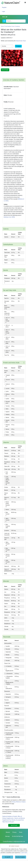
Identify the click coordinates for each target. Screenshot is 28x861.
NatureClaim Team (21, 40)
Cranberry (17, 26)
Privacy (14, 832)
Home (2, 26)
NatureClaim (12, 2)
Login (3, 11)
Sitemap (7, 836)
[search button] (4, 21)
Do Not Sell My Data (17, 836)
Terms (20, 832)
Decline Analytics (20, 857)
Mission (8, 832)
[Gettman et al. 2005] (9, 217)
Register (4, 7)
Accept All (7, 857)
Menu (4, 17)
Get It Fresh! (5, 69)
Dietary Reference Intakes (19, 801)
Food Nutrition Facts (9, 26)
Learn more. (24, 852)
